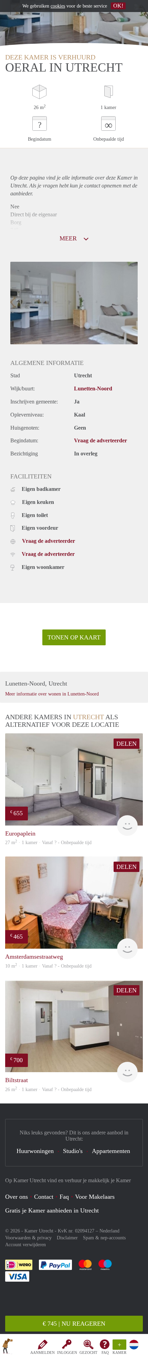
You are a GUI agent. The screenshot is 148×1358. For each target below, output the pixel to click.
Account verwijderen (25, 1244)
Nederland (109, 1230)
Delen (126, 743)
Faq (64, 1196)
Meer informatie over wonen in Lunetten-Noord (52, 694)
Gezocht (88, 1352)
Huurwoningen (35, 1150)
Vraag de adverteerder (100, 440)
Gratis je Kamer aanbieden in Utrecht (52, 1210)
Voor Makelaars (95, 1196)
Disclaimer (67, 1237)
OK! (118, 6)
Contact (43, 1196)
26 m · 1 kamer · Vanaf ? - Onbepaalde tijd (48, 1089)
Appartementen (111, 1150)
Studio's (73, 1150)
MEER (69, 238)
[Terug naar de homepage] (7, 1347)
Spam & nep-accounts (104, 1237)
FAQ (105, 1352)
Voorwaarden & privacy (28, 1237)
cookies (58, 6)
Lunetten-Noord (93, 388)
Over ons (16, 1196)
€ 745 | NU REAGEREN (74, 1323)
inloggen (67, 1352)
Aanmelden (42, 1352)
